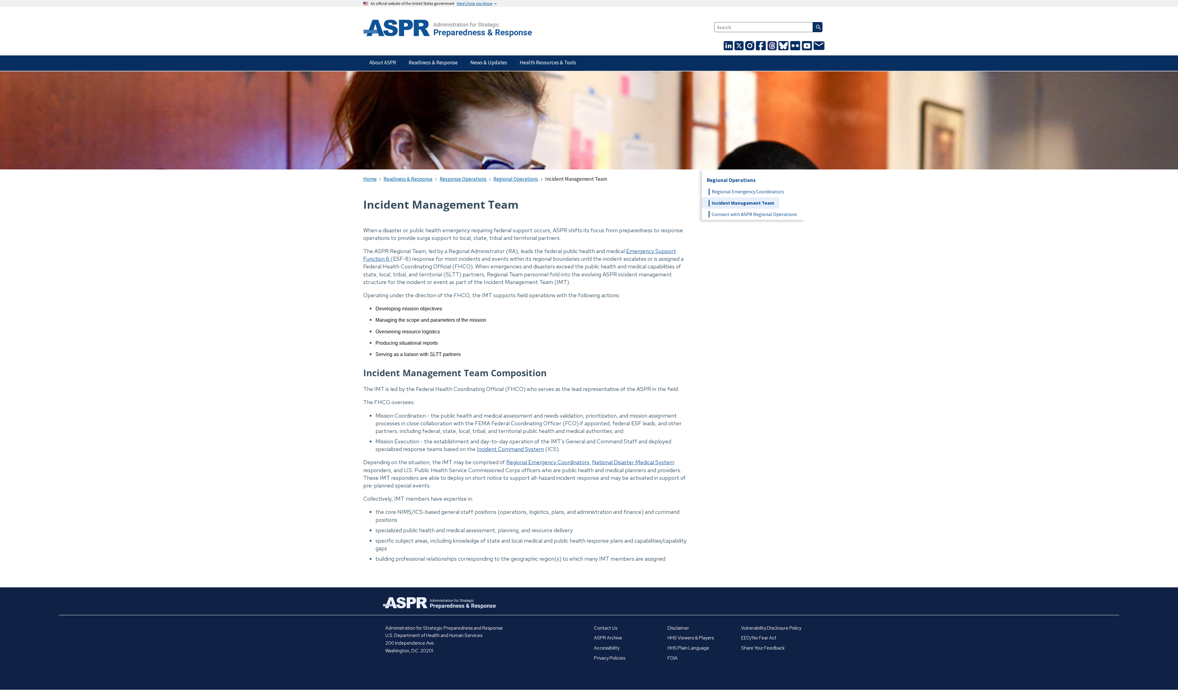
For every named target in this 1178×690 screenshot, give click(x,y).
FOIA (673, 658)
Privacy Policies (609, 658)
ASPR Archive (608, 638)
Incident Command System (510, 449)
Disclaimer (678, 628)
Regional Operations (731, 180)
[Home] (437, 29)
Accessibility (606, 648)
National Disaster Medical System (633, 462)
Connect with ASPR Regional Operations (754, 214)
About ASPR (382, 62)
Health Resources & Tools (548, 62)
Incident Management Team (743, 203)
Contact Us (605, 628)
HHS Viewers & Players (691, 638)
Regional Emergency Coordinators (547, 462)
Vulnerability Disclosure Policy (771, 628)
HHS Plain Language (688, 648)
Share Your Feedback (763, 648)
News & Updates (488, 62)
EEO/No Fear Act (758, 638)
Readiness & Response (433, 62)
